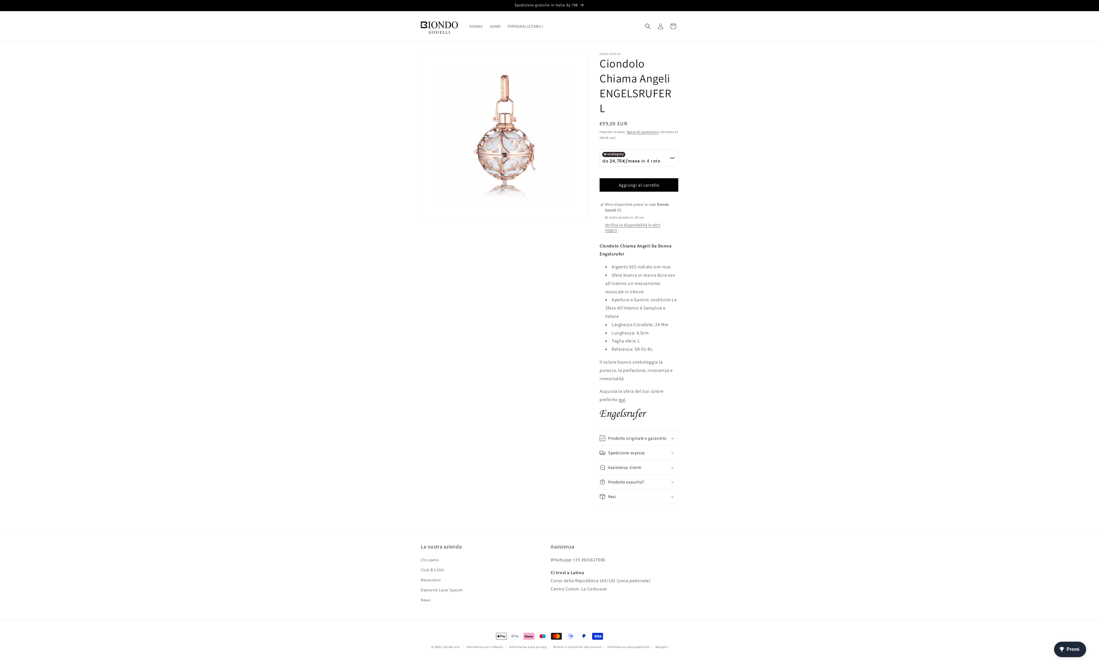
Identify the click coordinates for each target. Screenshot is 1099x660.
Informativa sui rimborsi (484, 647)
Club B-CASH (432, 569)
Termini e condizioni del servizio (577, 647)
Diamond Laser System (442, 589)
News (425, 599)
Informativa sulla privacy (528, 647)
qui (622, 400)
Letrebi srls (451, 647)
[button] (648, 26)
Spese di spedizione (643, 132)
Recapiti (661, 647)
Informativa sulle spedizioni (628, 647)
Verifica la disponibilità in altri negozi (633, 227)
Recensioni (431, 579)
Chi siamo (430, 559)
